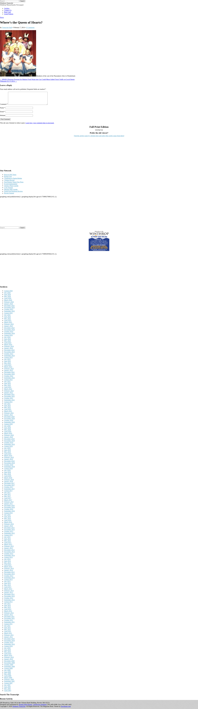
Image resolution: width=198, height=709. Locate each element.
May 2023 (7, 363)
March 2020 (8, 433)
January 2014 (8, 570)
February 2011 (9, 635)
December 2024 (9, 328)
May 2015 (7, 541)
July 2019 (7, 448)
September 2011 (9, 622)
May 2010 (7, 652)
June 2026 (7, 294)
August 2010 (8, 646)
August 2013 (8, 579)
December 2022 (9, 372)
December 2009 (9, 661)
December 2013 (9, 572)
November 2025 (9, 307)
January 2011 (8, 637)
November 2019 (9, 441)
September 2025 (9, 311)
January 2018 (8, 481)
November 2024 (9, 330)
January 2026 (8, 304)
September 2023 (9, 355)
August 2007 (8, 683)
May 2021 (7, 407)
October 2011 (8, 620)
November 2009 (9, 663)
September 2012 (9, 600)
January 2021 (8, 415)
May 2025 (7, 318)
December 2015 (9, 528)
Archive (6, 8)
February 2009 (9, 679)
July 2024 (7, 337)
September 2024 (9, 333)
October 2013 (8, 576)
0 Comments (30, 27)
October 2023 (8, 354)
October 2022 (8, 376)
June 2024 (7, 339)
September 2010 (9, 644)
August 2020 (8, 424)
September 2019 (9, 444)
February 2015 (9, 546)
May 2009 (7, 674)
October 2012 (8, 598)
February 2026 (9, 302)
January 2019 (8, 459)
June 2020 (7, 428)
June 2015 (7, 539)
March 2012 (8, 611)
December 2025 (9, 305)
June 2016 (7, 516)
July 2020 (7, 426)
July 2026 (7, 293)
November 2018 (9, 463)
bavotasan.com (66, 706)
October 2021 (8, 398)
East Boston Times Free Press (13, 182)
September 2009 (9, 666)
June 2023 (7, 361)
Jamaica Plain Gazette (11, 186)
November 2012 (9, 596)
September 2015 (9, 533)
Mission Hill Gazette (11, 189)
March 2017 (8, 500)
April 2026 (7, 298)
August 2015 (8, 535)
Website (2, 115)
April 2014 (7, 565)
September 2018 (9, 466)
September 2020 (9, 422)
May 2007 (7, 689)
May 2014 (7, 563)
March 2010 (8, 655)
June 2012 (7, 605)
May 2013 (7, 585)
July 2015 (7, 537)
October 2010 (8, 642)
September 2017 (9, 489)
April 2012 (7, 609)
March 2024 (8, 344)
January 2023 (8, 370)
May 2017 (7, 496)
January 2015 (8, 548)
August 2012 (8, 602)
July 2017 (7, 492)
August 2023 (8, 357)
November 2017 (9, 485)
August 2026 (8, 291)
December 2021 (9, 394)
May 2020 (7, 429)
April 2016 (7, 520)
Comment (4, 104)
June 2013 (7, 583)
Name (2, 108)
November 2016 (9, 507)
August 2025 (8, 313)
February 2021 (9, 413)
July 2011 (7, 626)
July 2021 (7, 404)
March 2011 (8, 633)
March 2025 (8, 322)
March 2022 (8, 389)
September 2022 (9, 378)
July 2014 (7, 559)
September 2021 (9, 400)
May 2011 (7, 629)
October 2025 (8, 309)
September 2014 (9, 555)
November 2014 (9, 552)
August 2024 (8, 335)
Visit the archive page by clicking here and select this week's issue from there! (99, 136)
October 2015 (8, 531)
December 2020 (9, 417)
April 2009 (7, 676)
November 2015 (9, 529)
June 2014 (7, 561)
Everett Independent (10, 184)
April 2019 (7, 454)
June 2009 (7, 672)
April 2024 (7, 342)
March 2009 (8, 677)
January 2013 (8, 592)
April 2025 (7, 320)
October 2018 (8, 465)
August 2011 (8, 624)
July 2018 (7, 470)
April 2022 (7, 387)
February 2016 (9, 524)
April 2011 (7, 631)
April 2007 (7, 690)
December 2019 (9, 439)
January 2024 (8, 348)
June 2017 (7, 494)
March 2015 (8, 544)
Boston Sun (8, 176)
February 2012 (9, 613)
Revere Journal (9, 193)
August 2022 (8, 380)
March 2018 (8, 478)
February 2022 (9, 391)
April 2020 (7, 431)
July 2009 (7, 670)
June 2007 (7, 687)
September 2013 (9, 578)
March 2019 (8, 455)
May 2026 (7, 296)
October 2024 (8, 331)
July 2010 (7, 648)
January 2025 (8, 326)
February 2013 (9, 590)
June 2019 (7, 450)
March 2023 (8, 367)
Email (2, 111)
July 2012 (7, 603)
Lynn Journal (8, 187)
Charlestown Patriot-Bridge (13, 178)
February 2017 (9, 502)
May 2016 (7, 518)
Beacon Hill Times (10, 175)
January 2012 (8, 615)
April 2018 (7, 476)
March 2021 (8, 411)
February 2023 (9, 368)
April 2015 (7, 542)
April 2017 (7, 498)
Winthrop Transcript (6, 3)
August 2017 (8, 491)
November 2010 (9, 640)
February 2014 (9, 568)
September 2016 (9, 511)
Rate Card (7, 12)
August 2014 (8, 557)
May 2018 (7, 474)
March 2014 (8, 566)
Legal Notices (8, 14)
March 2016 (8, 522)
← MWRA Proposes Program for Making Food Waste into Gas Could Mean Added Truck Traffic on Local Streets (37, 79)
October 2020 (8, 420)
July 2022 (7, 381)
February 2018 (9, 479)
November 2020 (9, 418)
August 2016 (8, 513)
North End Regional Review (13, 191)
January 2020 (8, 437)
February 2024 (9, 346)
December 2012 (9, 594)
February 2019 (9, 457)
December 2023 (9, 350)
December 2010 (9, 639)
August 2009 (8, 668)
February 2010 (9, 657)
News (2, 17)
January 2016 (8, 526)
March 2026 (8, 300)
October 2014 (8, 553)
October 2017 (8, 487)
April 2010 (7, 653)
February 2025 (9, 324)
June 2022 (7, 383)
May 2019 (7, 452)
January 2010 (8, 659)
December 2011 (9, 616)
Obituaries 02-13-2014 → (8, 81)
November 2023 (9, 352)
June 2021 (7, 405)
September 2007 (9, 681)
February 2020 (9, 435)
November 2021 (9, 396)
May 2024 (7, 341)
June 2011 (7, 627)
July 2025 (7, 315)
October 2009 (8, 665)
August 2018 (8, 468)
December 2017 (9, 483)
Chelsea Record (9, 180)
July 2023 (7, 359)
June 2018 (7, 472)
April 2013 (7, 587)
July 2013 (7, 581)
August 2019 (8, 446)
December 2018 (9, 461)
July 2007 (7, 685)
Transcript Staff (7, 27)
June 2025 (7, 317)
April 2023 (7, 365)
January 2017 (8, 504)
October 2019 (8, 442)
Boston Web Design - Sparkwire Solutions (33, 704)
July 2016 (7, 515)
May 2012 (7, 607)
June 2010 (7, 650)
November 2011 (9, 618)
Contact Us (7, 10)
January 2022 (8, 392)
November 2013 (9, 574)
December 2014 (9, 550)
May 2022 (7, 385)
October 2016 (8, 509)
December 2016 (9, 505)
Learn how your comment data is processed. (39, 123)
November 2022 (9, 374)
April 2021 (7, 409)
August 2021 (8, 402)
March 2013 (8, 589)
